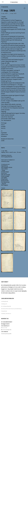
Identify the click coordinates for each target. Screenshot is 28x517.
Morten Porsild (4, 180)
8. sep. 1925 (13, 13)
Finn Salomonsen (5, 182)
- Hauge (3, 170)
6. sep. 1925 (4, 13)
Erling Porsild (4, 179)
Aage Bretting (4, 165)
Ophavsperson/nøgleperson (8, 159)
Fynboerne (14, 2)
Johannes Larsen (5, 161)
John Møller (4, 177)
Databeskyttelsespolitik (6, 333)
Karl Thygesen (4, 185)
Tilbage (25, 8)
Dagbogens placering (6, 155)
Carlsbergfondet (4, 301)
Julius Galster (4, 168)
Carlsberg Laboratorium (6, 313)
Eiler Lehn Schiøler (5, 174)
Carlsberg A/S (4, 303)
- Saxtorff (3, 183)
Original (3, 188)
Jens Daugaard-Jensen (6, 167)
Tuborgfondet (4, 311)
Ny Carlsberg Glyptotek (6, 306)
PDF (23, 147)
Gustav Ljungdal (5, 176)
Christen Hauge (5, 171)
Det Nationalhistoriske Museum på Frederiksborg (11, 308)
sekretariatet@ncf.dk (6, 329)
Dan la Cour (4, 173)
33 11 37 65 (4, 327)
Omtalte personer (5, 164)
